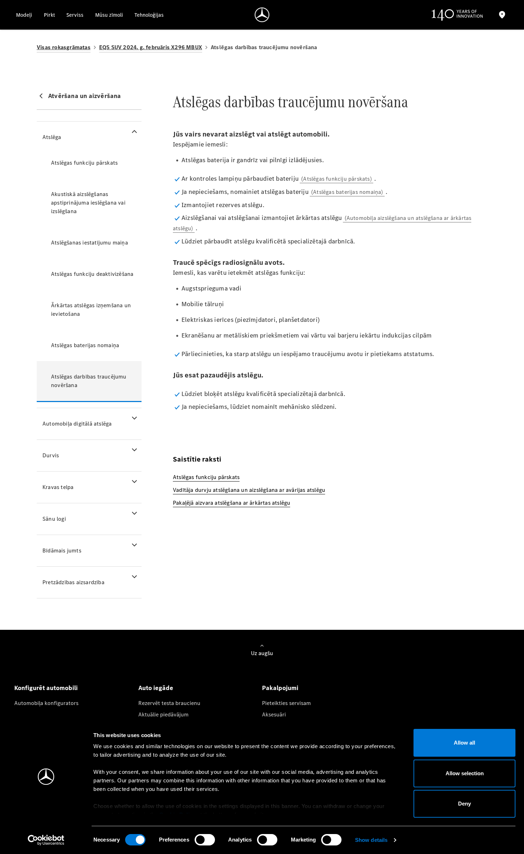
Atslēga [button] (51, 137)
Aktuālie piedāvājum (163, 714)
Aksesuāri (274, 714)
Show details (371, 840)
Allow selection (465, 773)
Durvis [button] (50, 455)
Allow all (464, 743)
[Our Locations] (502, 15)
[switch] (205, 839)
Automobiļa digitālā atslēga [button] (77, 423)
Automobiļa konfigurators (46, 703)
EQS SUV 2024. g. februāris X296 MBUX (150, 47)
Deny (464, 804)
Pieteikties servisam (286, 703)
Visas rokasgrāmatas (64, 47)
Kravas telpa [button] (57, 487)
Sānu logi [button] (54, 519)
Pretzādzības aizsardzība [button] (73, 582)
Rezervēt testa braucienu (169, 703)
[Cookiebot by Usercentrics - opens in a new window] (46, 840)
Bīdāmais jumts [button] (61, 550)
